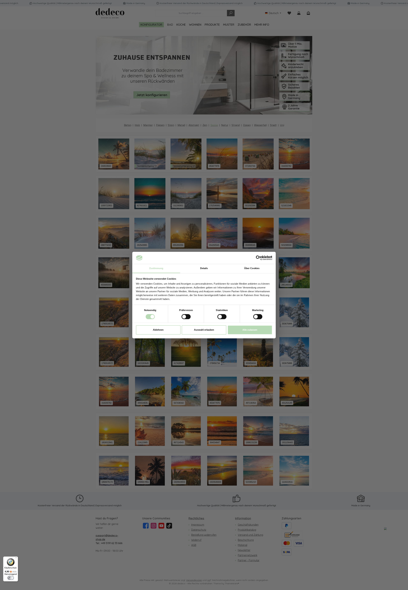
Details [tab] (204, 268)
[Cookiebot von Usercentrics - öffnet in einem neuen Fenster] (258, 257)
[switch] (186, 316)
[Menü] (16, 558)
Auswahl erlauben (204, 330)
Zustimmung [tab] (156, 268)
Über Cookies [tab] (251, 268)
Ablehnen (158, 330)
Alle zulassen (249, 330)
